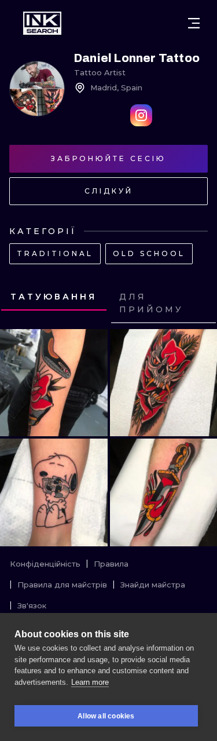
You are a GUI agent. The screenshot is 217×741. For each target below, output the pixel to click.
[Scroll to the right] (197, 303)
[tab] (53, 297)
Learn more (90, 682)
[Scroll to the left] (20, 303)
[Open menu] (194, 23)
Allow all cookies (106, 716)
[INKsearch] (42, 23)
